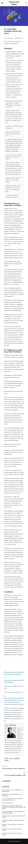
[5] (17, 538)
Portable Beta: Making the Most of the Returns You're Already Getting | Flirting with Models (13, 807)
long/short (16, 758)
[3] (10, 415)
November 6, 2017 (18, 38)
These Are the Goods (7, 803)
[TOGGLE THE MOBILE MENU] (2, 3)
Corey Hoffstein (8, 38)
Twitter (17, 752)
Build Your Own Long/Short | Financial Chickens (12, 829)
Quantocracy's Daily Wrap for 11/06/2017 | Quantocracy (12, 794)
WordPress (17, 841)
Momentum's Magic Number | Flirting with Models (13, 820)
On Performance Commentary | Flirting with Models (13, 816)
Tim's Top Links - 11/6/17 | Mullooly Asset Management (12, 790)
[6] (22, 587)
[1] (14, 229)
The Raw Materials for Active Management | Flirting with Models (13, 812)
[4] (11, 454)
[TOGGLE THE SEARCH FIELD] (26, 3)
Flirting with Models (14, 3)
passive (6, 760)
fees (11, 758)
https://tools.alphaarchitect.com (15, 692)
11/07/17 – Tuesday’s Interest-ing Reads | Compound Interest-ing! (12, 799)
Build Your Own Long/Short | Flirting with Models (13, 825)
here (17, 43)
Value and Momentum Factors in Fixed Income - (12, 833)
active (6, 758)
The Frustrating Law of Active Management (13, 768)
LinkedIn (11, 752)
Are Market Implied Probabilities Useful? (15, 775)
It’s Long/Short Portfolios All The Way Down (13, 31)
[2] (18, 233)
